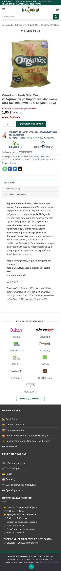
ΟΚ (31, 566)
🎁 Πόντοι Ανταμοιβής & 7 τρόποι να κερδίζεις (25, 435)
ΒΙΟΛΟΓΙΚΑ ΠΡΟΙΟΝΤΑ (50, 25)
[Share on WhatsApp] (4, 168)
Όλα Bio (16, 364)
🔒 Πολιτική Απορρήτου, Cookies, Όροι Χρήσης (26, 441)
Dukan (16, 337)
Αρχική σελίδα (7, 25)
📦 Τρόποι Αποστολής (13, 430)
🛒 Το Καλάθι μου (11, 468)
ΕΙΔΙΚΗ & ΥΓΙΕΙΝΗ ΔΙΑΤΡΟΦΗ (26, 25)
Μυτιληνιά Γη (30, 392)
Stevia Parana (16, 350)
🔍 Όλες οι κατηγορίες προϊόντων (19, 485)
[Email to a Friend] (20, 168)
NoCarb (45, 364)
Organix (13, 163)
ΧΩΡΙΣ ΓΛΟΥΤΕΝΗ (41, 147)
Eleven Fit (45, 337)
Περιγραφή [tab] (9, 183)
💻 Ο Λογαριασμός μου (14, 463)
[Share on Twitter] (15, 168)
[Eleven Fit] (44, 330)
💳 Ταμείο (7, 474)
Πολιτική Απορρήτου (48, 562)
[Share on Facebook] (10, 168)
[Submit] (56, 17)
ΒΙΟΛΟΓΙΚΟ (14, 147)
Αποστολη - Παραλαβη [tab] (15, 194)
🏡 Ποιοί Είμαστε (10, 419)
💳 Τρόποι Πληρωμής (13, 424)
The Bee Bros (45, 378)
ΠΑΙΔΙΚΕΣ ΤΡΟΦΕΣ (30, 159)
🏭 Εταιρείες (8, 479)
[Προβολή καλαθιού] (57, 9)
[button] (3, 9)
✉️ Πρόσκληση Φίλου (13, 490)
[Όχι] (57, 563)
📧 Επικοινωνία (10, 446)
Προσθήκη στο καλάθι (31, 124)
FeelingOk (16, 378)
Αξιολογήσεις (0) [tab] (12, 189)
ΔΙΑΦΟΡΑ (17, 159)
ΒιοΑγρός (45, 350)
